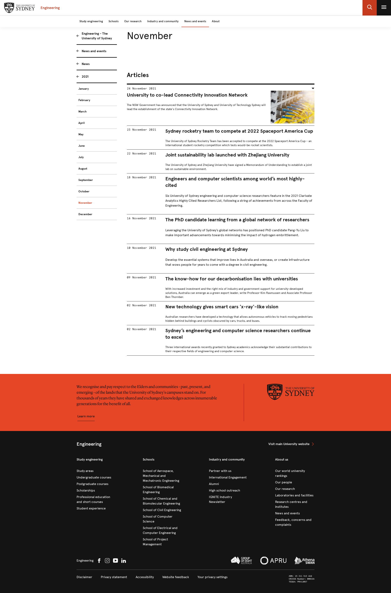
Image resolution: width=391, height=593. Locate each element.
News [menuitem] (86, 64)
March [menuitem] (82, 111)
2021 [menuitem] (85, 76)
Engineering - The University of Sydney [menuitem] (97, 36)
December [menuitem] (85, 214)
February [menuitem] (84, 100)
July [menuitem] (81, 157)
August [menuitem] (82, 168)
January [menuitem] (83, 88)
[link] (291, 444)
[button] (369, 7)
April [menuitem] (81, 123)
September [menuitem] (85, 180)
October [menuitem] (83, 191)
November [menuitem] (85, 203)
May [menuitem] (80, 134)
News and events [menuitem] (94, 51)
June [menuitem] (81, 146)
